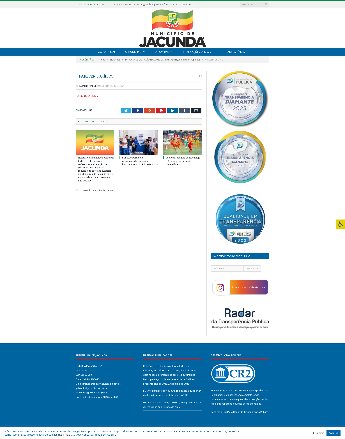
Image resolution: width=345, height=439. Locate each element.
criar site (232, 390)
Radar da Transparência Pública (250, 412)
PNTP (226, 412)
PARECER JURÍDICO (87, 95)
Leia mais (64, 434)
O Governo (162, 51)
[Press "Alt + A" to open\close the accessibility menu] (340, 224)
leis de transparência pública (226, 403)
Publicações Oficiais (197, 51)
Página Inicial (106, 51)
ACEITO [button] (333, 432)
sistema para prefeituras (255, 390)
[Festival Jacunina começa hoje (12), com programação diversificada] (182, 142)
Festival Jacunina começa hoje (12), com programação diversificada (183, 161)
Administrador (88, 86)
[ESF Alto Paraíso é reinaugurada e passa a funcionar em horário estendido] (138, 142)
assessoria (235, 394)
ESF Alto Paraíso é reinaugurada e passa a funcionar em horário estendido (155, 4)
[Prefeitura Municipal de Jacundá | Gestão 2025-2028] (172, 27)
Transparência (234, 51)
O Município (133, 51)
